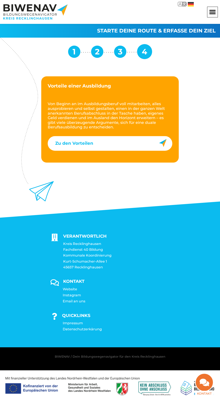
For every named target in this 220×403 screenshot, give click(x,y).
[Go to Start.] (74, 53)
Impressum (73, 323)
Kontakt (204, 393)
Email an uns (74, 301)
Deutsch (188, 4)
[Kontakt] (204, 382)
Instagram (72, 295)
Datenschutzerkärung (82, 329)
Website (70, 289)
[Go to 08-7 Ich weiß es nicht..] (120, 53)
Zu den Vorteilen (74, 143)
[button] (212, 12)
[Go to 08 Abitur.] (97, 53)
